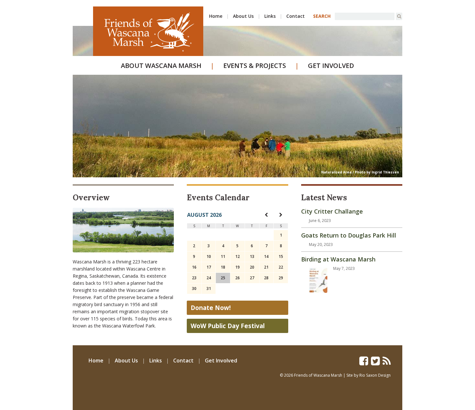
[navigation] (266, 215)
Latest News (324, 198)
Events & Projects (254, 65)
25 (223, 278)
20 (252, 267)
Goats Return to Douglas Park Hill (348, 235)
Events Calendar (218, 198)
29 (281, 278)
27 (252, 278)
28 (266, 278)
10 (208, 256)
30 (194, 288)
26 (237, 278)
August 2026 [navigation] (204, 214)
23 (194, 278)
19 (237, 267)
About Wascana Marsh (161, 65)
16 (194, 267)
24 (208, 278)
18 (223, 267)
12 (237, 256)
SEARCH (322, 16)
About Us (243, 16)
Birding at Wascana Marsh (338, 259)
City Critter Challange (332, 211)
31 (208, 288)
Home (215, 16)
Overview (91, 198)
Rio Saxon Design (375, 375)
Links (270, 16)
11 (223, 256)
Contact (295, 16)
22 (281, 267)
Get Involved (331, 65)
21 (266, 267)
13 (252, 256)
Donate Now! (211, 308)
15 (281, 256)
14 (266, 256)
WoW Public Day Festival (228, 326)
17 (208, 267)
